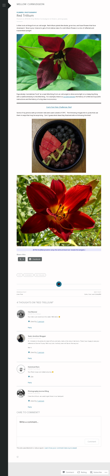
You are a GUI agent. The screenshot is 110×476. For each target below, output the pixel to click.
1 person (40, 321)
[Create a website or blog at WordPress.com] (18, 457)
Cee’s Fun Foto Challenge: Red (59, 107)
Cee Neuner (32, 312)
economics (28, 275)
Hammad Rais (33, 367)
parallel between (69, 97)
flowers (20, 12)
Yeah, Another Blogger (37, 336)
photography (31, 12)
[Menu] (4, 6)
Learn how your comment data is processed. (61, 448)
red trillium (40, 275)
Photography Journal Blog (38, 391)
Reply (30, 327)
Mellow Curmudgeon (30, 4)
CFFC (19, 275)
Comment (92, 441)
